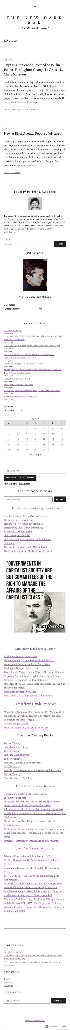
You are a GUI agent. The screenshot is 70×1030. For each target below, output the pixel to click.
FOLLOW (60, 499)
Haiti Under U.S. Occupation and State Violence (28, 695)
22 (27, 444)
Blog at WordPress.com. (35, 1020)
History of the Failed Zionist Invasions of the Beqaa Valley (33, 883)
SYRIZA (32, 109)
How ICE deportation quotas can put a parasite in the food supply (32, 390)
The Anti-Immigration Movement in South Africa (29, 660)
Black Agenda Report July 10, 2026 (21, 668)
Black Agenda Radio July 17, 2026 (20, 656)
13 (8, 439)
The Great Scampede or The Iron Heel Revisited (28, 551)
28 (17, 449)
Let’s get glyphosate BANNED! (17, 378)
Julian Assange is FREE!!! (16, 723)
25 (53, 444)
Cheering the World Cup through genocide (26, 793)
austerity (16, 109)
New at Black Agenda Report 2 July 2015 (32, 133)
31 (44, 449)
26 (62, 444)
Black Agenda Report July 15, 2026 (18, 384)
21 (18, 444)
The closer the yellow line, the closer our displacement (31, 801)
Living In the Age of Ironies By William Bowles (27, 539)
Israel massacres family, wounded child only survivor (31, 840)
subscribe (59, 1001)
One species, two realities (17, 535)
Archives (8, 406)
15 (27, 439)
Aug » (38, 454)
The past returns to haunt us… (19, 520)
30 (35, 449)
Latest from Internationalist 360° (35, 848)
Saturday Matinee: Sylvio (16, 754)
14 (18, 439)
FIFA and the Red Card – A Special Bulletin (25, 680)
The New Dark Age (35, 20)
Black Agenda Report (12, 172)
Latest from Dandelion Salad (35, 703)
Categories (9, 304)
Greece (6, 109)
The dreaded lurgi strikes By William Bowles (26, 547)
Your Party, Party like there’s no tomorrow (25, 516)
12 (62, 433)
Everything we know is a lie (18, 531)
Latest (16, 508)
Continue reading (32, 102)
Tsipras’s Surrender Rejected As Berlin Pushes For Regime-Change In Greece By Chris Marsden (33, 70)
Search (7, 239)
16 (35, 439)
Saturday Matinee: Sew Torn (18, 778)
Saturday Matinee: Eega (16, 747)
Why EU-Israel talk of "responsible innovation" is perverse (33, 809)
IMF (26, 109)
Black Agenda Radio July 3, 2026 (20, 691)
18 (53, 439)
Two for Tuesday (12, 743)
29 (27, 449)
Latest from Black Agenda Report (35, 649)
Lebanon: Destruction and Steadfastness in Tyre (28, 856)
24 (44, 444)
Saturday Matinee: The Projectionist (22, 762)
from (23, 508)
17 (44, 439)
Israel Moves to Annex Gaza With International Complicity (34, 891)
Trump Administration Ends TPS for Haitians (27, 664)
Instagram (8, 985)
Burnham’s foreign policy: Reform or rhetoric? (23, 363)
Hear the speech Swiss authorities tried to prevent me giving (34, 829)
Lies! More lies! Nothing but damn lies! (23, 523)
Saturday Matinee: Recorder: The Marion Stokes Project (32, 770)
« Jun (31, 454)
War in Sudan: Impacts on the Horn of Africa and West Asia (34, 672)
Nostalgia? (9, 543)
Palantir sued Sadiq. (12, 330)
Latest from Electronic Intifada (35, 786)
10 (44, 433)
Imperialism (51, 508)
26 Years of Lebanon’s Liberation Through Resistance (30, 887)
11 (53, 433)
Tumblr (7, 979)
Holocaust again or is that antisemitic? (23, 527)
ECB (22, 109)
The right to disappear (15, 797)
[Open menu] (35, 6)
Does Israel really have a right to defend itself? (27, 805)
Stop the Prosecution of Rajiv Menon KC (21, 396)
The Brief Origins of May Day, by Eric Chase (26, 727)
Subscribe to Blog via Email (20, 478)
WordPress (8, 982)
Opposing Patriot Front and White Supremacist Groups (32, 676)
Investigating (35, 508)
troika (38, 109)
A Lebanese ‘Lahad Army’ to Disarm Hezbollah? (28, 895)
